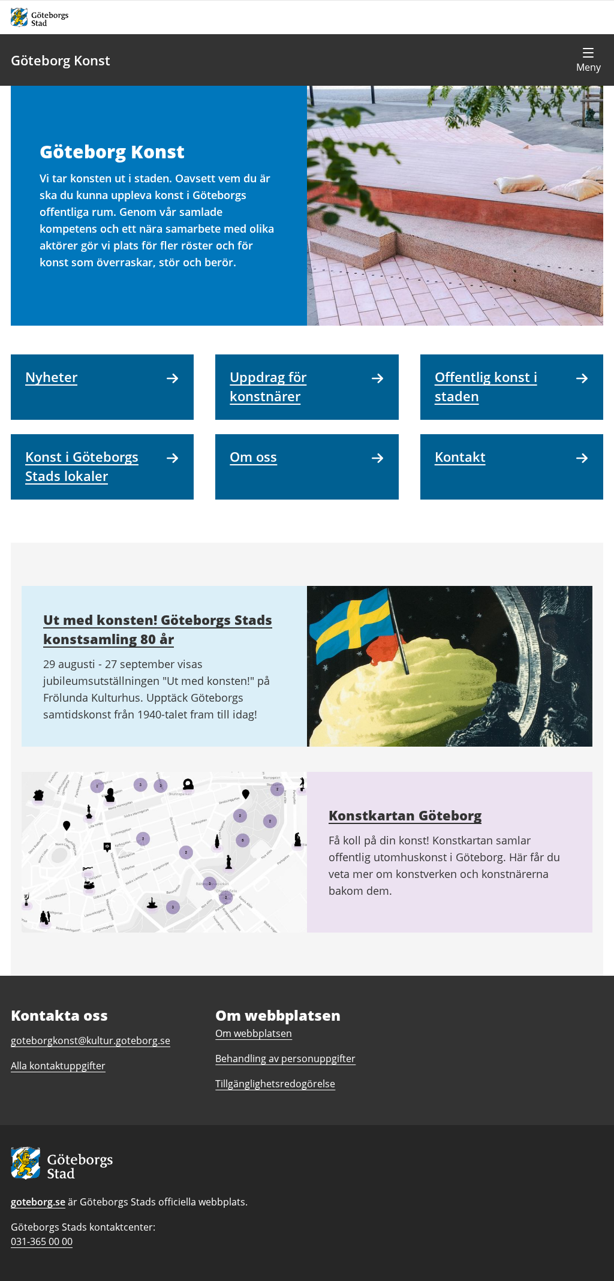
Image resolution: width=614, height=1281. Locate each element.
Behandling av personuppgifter (285, 1058)
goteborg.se (38, 1201)
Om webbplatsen (253, 1033)
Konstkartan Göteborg (405, 815)
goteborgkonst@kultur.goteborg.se (90, 1040)
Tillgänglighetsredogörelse (275, 1083)
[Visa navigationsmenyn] (588, 60)
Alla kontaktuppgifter (58, 1065)
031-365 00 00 (42, 1241)
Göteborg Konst (60, 60)
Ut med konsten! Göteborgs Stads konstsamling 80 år (157, 629)
